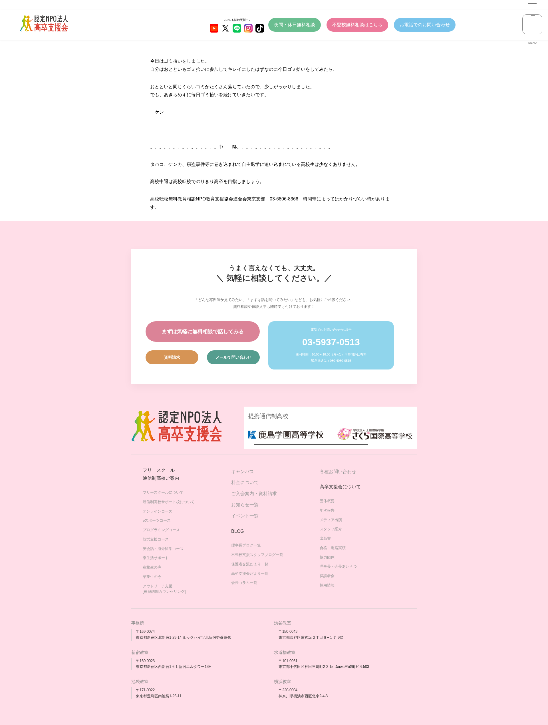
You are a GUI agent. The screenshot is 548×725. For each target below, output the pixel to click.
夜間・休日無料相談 (294, 24)
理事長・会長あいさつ (338, 566)
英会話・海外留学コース (163, 549)
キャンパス (242, 471)
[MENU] (532, 24)
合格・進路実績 (333, 548)
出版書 (325, 538)
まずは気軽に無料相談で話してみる (203, 331)
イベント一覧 (245, 515)
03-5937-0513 (331, 342)
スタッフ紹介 (331, 529)
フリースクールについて (163, 492)
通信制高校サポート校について (169, 502)
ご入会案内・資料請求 (254, 493)
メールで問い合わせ (233, 357)
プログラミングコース (161, 530)
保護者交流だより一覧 (249, 564)
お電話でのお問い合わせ (425, 24)
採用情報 (327, 585)
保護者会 (327, 576)
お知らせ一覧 (245, 504)
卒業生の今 (152, 577)
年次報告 (327, 510)
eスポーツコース (157, 520)
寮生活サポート (156, 558)
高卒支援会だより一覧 (249, 573)
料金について (245, 482)
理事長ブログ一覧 (246, 545)
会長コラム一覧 (244, 583)
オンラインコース (157, 511)
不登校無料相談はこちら (357, 24)
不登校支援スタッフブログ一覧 (257, 555)
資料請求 (172, 357)
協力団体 (327, 557)
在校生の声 (152, 567)
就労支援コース (156, 539)
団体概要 (327, 501)
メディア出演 (331, 520)
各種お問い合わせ (338, 471)
